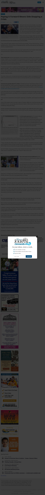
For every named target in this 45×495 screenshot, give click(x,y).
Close (37, 236)
